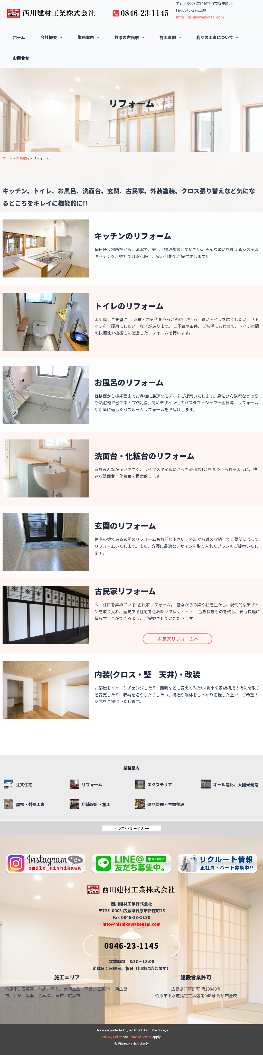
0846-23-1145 (131, 945)
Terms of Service (140, 1036)
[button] (59, 37)
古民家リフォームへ (178, 639)
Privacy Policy (112, 1036)
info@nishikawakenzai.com (200, 17)
